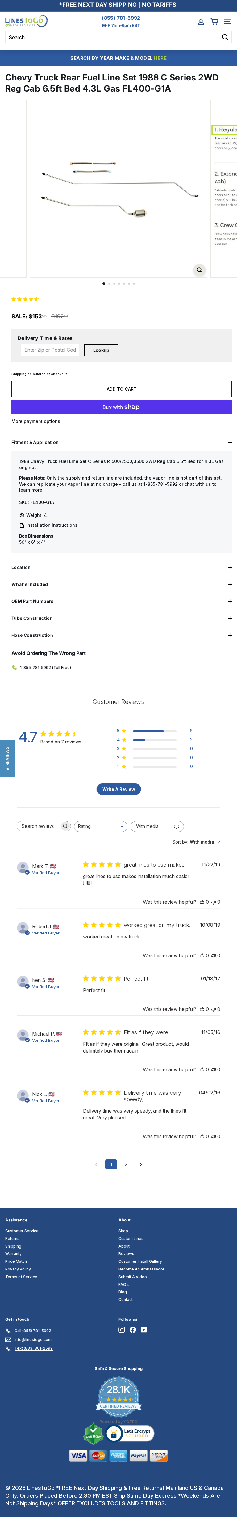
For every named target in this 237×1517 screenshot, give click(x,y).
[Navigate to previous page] (96, 1164)
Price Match (16, 1261)
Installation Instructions (51, 525)
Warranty (13, 1253)
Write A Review (118, 789)
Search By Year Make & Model (118, 58)
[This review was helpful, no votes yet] (202, 902)
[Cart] (214, 21)
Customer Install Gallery (140, 1261)
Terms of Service (21, 1276)
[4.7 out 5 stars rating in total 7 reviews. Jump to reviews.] (26, 299)
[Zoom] (199, 270)
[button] (7, 758)
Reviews (126, 1253)
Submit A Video (132, 1276)
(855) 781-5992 (121, 17)
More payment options (35, 421)
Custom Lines (130, 1238)
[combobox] (100, 826)
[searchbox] (38, 826)
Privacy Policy (18, 1269)
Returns (12, 1238)
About (124, 1246)
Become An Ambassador (141, 1269)
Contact (125, 1299)
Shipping (19, 374)
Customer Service (22, 1231)
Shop (123, 1231)
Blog (122, 1292)
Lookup (101, 350)
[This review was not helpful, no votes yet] (213, 902)
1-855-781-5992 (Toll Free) (45, 667)
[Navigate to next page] (141, 1164)
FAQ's (124, 1284)
